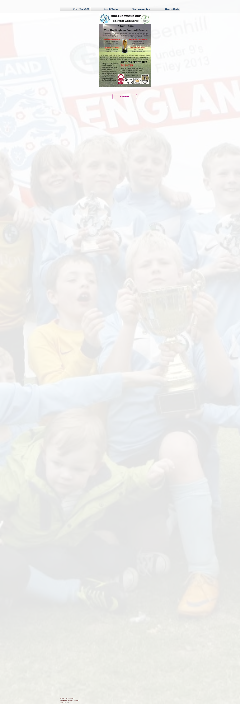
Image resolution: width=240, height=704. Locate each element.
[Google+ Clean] (172, 106)
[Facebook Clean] (176, 106)
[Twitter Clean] (167, 106)
